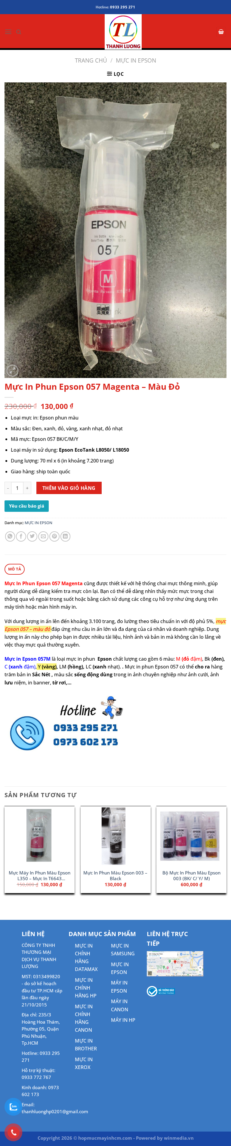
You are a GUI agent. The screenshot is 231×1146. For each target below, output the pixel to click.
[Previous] (4, 851)
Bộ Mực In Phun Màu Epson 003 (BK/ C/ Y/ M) (191, 875)
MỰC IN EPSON (136, 60)
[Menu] (8, 31)
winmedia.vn (179, 1138)
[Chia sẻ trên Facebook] (21, 536)
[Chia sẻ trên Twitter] (32, 536)
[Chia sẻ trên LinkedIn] (65, 536)
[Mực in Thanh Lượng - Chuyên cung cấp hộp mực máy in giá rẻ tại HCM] (116, 32)
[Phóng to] (13, 371)
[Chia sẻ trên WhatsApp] (10, 536)
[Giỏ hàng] (221, 32)
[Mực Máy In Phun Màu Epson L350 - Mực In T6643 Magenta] (40, 836)
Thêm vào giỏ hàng (69, 488)
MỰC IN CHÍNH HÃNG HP (86, 988)
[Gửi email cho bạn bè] (43, 536)
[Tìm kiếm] (18, 32)
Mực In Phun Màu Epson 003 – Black (115, 875)
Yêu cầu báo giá (26, 506)
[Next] (226, 851)
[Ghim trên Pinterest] (54, 536)
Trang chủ (91, 60)
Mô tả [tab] (14, 569)
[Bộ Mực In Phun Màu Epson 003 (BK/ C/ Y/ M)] (191, 836)
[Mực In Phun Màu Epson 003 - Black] (115, 836)
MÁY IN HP (123, 1020)
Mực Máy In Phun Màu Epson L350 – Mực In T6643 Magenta (39, 876)
